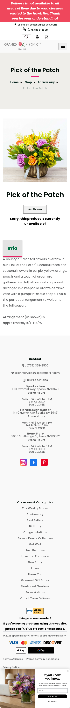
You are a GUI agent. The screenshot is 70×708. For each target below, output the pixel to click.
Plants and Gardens (35, 586)
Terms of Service (13, 659)
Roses (35, 568)
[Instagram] (23, 462)
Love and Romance (35, 556)
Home (14, 82)
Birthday (35, 526)
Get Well (35, 544)
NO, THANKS (52, 701)
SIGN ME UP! (52, 696)
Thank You (35, 574)
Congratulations (35, 532)
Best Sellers (35, 520)
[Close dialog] (67, 671)
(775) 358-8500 (38, 29)
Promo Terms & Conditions (42, 659)
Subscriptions (35, 592)
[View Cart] (46, 37)
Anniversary (46, 82)
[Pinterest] (44, 462)
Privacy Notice (11, 667)
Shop (28, 82)
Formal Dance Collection (35, 538)
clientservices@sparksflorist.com (37, 24)
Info (12, 248)
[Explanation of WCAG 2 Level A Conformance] (35, 613)
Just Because (35, 550)
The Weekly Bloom (35, 508)
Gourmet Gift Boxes (35, 580)
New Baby (35, 562)
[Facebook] (33, 462)
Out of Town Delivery (35, 598)
